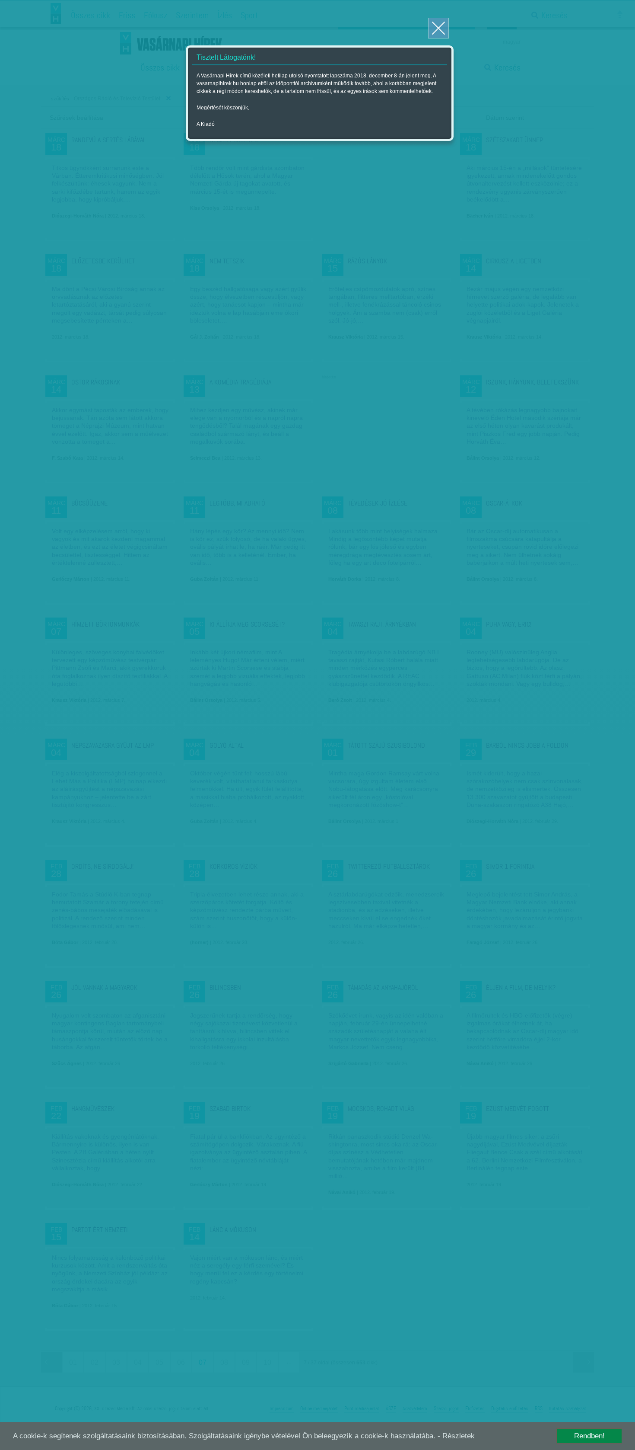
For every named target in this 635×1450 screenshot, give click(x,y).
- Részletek (456, 1436)
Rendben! (589, 1436)
